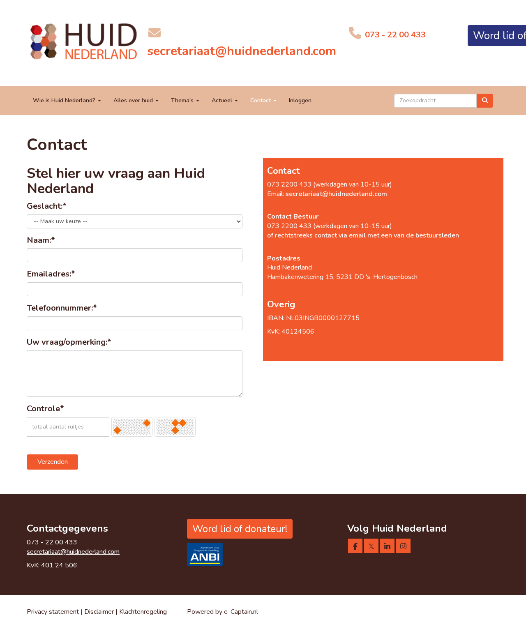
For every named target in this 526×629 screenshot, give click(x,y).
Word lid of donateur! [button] (239, 528)
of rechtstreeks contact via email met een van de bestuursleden (363, 235)
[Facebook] (355, 546)
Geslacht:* (47, 206)
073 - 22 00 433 (394, 34)
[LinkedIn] (387, 546)
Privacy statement (53, 611)
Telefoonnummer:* (62, 307)
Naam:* (41, 240)
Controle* (45, 408)
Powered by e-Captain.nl (222, 611)
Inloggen (300, 100)
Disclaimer (99, 611)
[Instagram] (403, 546)
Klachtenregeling (143, 611)
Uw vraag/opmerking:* (69, 342)
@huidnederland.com (241, 51)
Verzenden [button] (52, 461)
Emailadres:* (51, 273)
